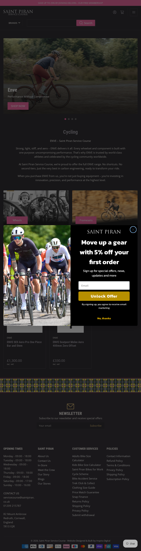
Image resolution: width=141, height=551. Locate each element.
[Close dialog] (133, 230)
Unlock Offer (104, 296)
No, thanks (104, 318)
